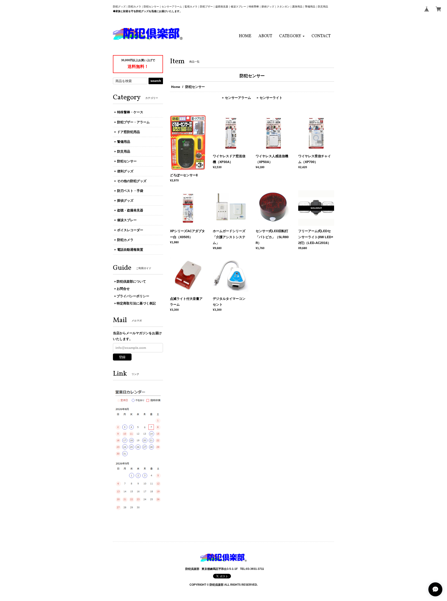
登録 (122, 357)
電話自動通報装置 (130, 249)
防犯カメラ (125, 240)
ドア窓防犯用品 (128, 132)
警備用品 (123, 142)
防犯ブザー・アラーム (133, 122)
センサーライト (271, 98)
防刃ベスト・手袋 (130, 191)
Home (175, 87)
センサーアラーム (238, 98)
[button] (292, 36)
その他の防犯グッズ (131, 181)
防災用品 (123, 151)
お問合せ (123, 288)
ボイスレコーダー (130, 230)
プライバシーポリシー (133, 296)
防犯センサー (127, 161)
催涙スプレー (127, 220)
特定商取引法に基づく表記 (136, 303)
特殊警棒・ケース (130, 112)
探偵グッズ (125, 200)
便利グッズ (125, 171)
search (155, 81)
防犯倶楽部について (131, 281)
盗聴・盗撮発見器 (130, 210)
